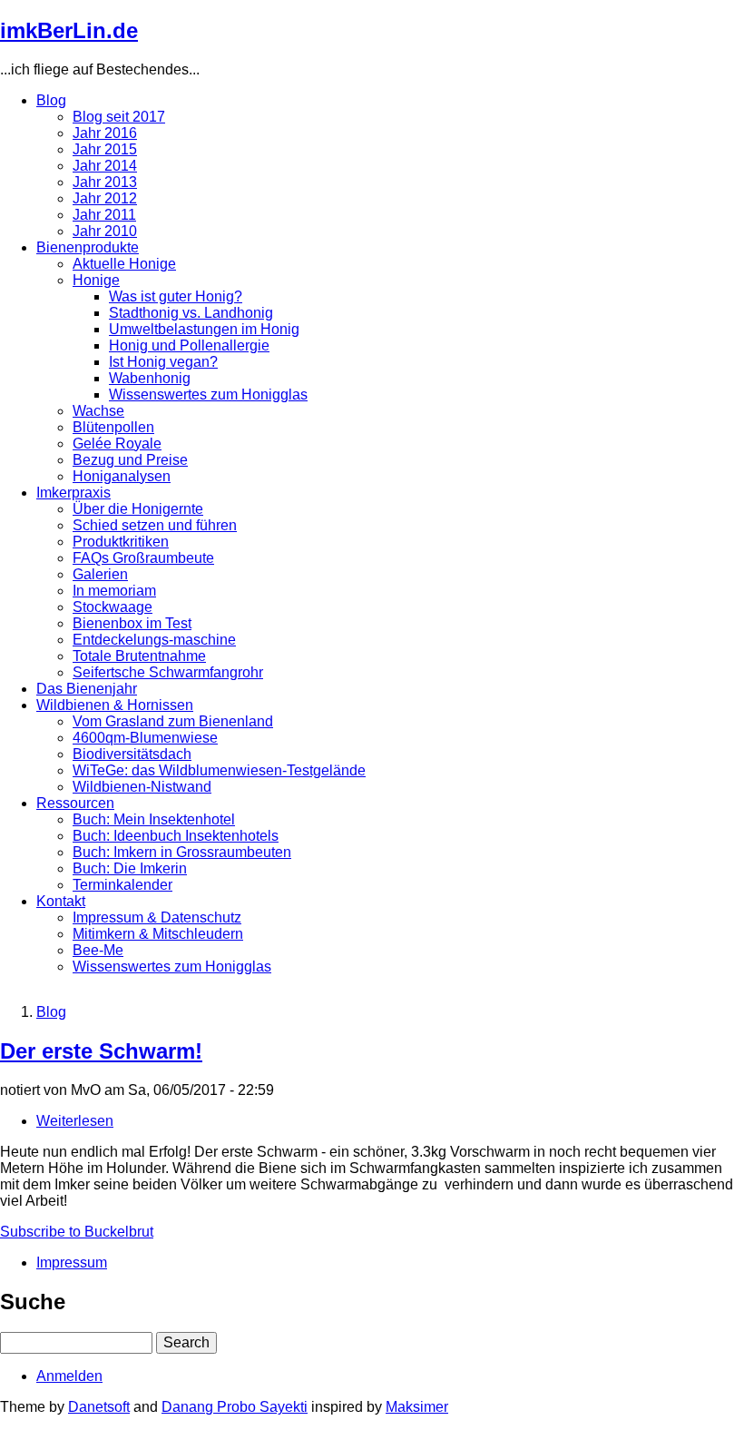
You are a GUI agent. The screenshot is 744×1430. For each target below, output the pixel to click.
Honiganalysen (122, 476)
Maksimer (417, 1407)
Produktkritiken (121, 541)
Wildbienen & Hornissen (114, 705)
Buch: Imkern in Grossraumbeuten (182, 852)
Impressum (71, 1262)
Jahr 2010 (105, 231)
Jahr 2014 (105, 165)
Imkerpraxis (73, 492)
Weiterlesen (74, 1121)
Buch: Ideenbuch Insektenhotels (176, 835)
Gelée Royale (117, 443)
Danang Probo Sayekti (235, 1407)
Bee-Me (98, 950)
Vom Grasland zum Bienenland (173, 721)
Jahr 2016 (105, 133)
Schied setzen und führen (155, 525)
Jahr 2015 (105, 149)
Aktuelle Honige (124, 263)
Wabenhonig (150, 378)
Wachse (98, 411)
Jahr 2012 (105, 198)
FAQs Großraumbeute (143, 558)
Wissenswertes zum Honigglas (208, 394)
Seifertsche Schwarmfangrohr (168, 672)
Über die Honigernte (138, 509)
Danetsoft (99, 1407)
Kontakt (60, 901)
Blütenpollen (113, 427)
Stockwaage (112, 607)
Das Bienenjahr (86, 688)
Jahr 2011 (104, 214)
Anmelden (69, 1376)
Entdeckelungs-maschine (154, 639)
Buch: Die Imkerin (130, 868)
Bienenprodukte (87, 247)
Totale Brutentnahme (139, 656)
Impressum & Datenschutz (157, 917)
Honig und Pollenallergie (189, 345)
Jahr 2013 (105, 182)
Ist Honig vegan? (163, 362)
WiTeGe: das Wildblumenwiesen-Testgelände (219, 770)
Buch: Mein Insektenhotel (154, 819)
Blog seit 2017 (119, 116)
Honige (96, 280)
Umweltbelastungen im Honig (204, 329)
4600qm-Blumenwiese (145, 737)
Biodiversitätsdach (132, 754)
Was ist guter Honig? (175, 296)
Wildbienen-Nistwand (142, 786)
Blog (51, 100)
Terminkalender (122, 885)
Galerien (100, 574)
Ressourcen (75, 803)
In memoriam (114, 590)
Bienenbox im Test (132, 623)
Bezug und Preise (130, 460)
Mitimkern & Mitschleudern (158, 934)
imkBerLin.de (69, 30)
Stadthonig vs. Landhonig (191, 313)
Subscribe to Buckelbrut (76, 1231)
